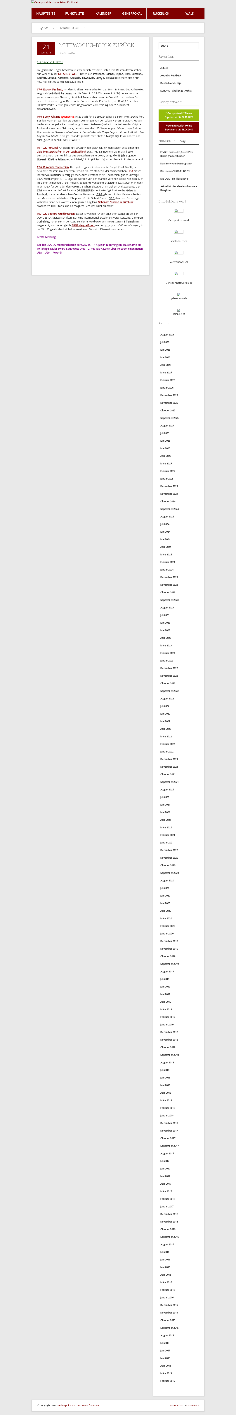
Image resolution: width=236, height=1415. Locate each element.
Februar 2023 (167, 653)
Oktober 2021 (167, 774)
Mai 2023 (165, 630)
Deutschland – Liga (170, 83)
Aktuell (164, 68)
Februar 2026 (167, 380)
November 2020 (169, 857)
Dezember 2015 (169, 1305)
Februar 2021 (167, 835)
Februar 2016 (167, 1289)
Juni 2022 (165, 713)
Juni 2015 (165, 1350)
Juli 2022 (164, 706)
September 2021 (169, 782)
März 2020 (166, 918)
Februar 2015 (167, 1380)
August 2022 (167, 698)
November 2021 (169, 766)
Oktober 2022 (167, 683)
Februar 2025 (167, 471)
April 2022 (165, 728)
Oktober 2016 (167, 1229)
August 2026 (167, 334)
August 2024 (167, 516)
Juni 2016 (165, 1259)
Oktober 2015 (167, 1320)
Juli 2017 (164, 1161)
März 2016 (166, 1282)
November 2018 (169, 1039)
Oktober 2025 (167, 410)
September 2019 (169, 963)
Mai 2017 (165, 1176)
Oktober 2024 (167, 501)
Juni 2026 (165, 349)
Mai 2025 (165, 448)
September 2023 (169, 600)
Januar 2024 (166, 569)
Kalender (103, 13)
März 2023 (166, 645)
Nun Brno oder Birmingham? (176, 163)
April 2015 (165, 1365)
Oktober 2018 (167, 1047)
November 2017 (169, 1130)
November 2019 (169, 948)
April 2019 (165, 1001)
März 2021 (166, 827)
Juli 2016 (164, 1252)
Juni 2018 (165, 1077)
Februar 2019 (167, 1017)
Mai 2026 (165, 357)
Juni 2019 (165, 986)
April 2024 (165, 546)
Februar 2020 (167, 926)
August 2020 (167, 880)
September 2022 (169, 691)
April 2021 (165, 819)
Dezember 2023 (169, 577)
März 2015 (166, 1373)
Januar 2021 (166, 842)
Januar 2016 (166, 1297)
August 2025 (167, 425)
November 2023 (169, 584)
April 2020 (165, 910)
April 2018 (165, 1092)
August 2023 (167, 607)
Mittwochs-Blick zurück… (98, 45)
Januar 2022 (166, 751)
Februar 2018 (167, 1108)
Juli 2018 (164, 1070)
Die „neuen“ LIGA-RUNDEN (175, 171)
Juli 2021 (164, 797)
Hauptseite (45, 13)
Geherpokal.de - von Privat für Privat (78, 1405)
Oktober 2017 (167, 1138)
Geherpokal (132, 13)
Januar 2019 (166, 1024)
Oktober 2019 (167, 956)
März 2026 (166, 372)
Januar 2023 (166, 660)
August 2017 (167, 1153)
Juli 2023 (164, 615)
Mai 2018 (165, 1085)
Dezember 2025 (169, 395)
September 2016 (169, 1236)
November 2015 (169, 1312)
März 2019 (166, 1009)
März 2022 (166, 736)
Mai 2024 (165, 539)
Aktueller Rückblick (170, 75)
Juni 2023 (165, 622)
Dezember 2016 (169, 1214)
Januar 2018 (166, 1115)
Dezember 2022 (169, 668)
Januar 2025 (166, 478)
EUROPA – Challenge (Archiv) (176, 90)
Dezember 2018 (169, 1032)
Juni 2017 (165, 1168)
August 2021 (167, 789)
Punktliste (74, 13)
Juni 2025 (165, 440)
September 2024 (169, 509)
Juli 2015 (164, 1343)
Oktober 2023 (167, 592)
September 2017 (169, 1145)
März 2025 (166, 463)
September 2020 (169, 872)
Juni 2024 (165, 531)
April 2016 (165, 1274)
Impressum (192, 1405)
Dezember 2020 (169, 850)
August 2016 (167, 1244)
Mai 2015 (165, 1358)
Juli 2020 (164, 888)
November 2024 (169, 493)
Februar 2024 (167, 562)
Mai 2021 (165, 812)
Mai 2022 (165, 721)
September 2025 (169, 418)
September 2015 (169, 1327)
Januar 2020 (166, 933)
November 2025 (169, 402)
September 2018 (169, 1054)
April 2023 (165, 637)
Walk (189, 13)
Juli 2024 (164, 524)
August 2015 (167, 1335)
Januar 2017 (166, 1206)
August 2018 (167, 1062)
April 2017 (165, 1183)
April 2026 (165, 365)
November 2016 (169, 1221)
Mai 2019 (165, 994)
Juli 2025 (164, 433)
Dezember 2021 (169, 759)
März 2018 (166, 1100)
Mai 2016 (165, 1267)
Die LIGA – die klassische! (174, 178)
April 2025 (165, 455)
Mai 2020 (165, 903)
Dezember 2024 (169, 486)
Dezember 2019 (169, 941)
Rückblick (161, 13)
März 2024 (166, 554)
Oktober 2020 (167, 865)
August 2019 (167, 971)
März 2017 (166, 1191)
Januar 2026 (166, 387)
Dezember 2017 (169, 1123)
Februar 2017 (167, 1198)
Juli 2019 (164, 979)
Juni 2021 (165, 804)
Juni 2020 (165, 895)
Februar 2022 (167, 744)
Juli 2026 (164, 342)
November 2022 (169, 675)
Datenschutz (177, 1405)
